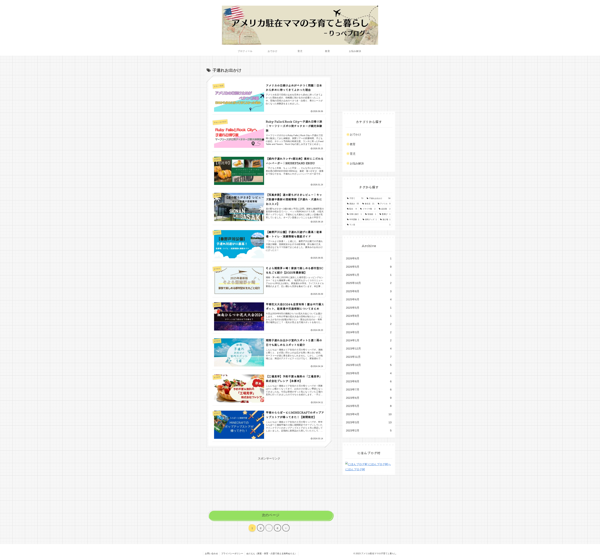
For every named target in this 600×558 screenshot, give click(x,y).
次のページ (271, 515)
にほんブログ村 (355, 469)
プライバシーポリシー (232, 553)
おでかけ (355, 134)
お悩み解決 (357, 163)
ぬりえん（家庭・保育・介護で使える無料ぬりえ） (271, 553)
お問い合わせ (211, 553)
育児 (352, 153)
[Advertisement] (269, 483)
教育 (352, 144)
